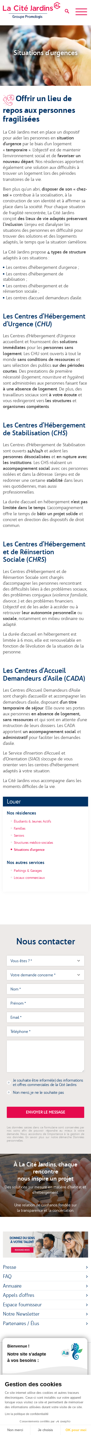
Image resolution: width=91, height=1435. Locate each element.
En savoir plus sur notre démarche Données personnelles (45, 1138)
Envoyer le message (45, 1112)
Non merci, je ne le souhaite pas (38, 1092)
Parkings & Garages (28, 870)
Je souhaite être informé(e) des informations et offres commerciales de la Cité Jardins (48, 1082)
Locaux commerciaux (29, 877)
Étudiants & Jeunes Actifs (32, 821)
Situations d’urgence (29, 849)
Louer (14, 802)
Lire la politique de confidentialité (27, 1414)
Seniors (19, 835)
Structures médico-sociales (33, 842)
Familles (19, 828)
